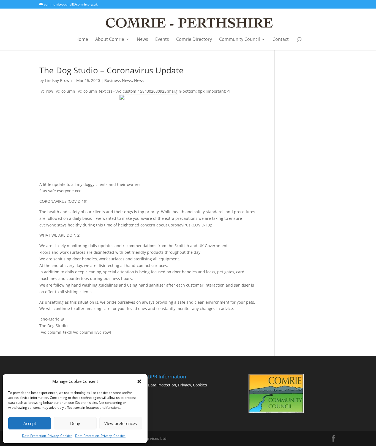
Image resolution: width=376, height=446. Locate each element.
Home (81, 39)
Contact (281, 39)
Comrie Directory (194, 39)
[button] (139, 381)
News (142, 39)
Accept (29, 423)
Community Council (239, 39)
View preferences (120, 423)
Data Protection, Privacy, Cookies (47, 435)
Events (162, 39)
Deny (75, 423)
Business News (118, 80)
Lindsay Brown (58, 80)
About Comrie (109, 39)
